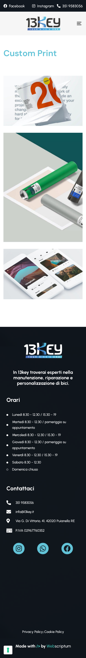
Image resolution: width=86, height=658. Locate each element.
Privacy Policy (32, 632)
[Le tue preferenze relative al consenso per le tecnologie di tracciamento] (8, 650)
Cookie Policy (54, 632)
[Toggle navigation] (68, 23)
